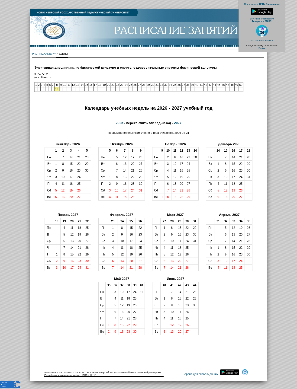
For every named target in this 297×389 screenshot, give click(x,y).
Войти (261, 48)
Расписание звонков (262, 40)
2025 (119, 123)
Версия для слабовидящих (200, 374)
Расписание (42, 53)
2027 (177, 123)
